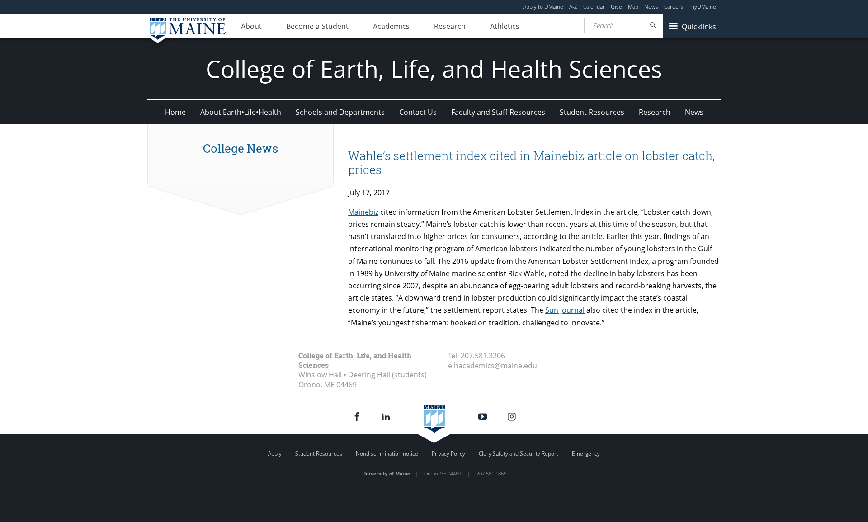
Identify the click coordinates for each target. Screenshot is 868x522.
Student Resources (592, 112)
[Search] (653, 25)
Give (616, 6)
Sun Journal (565, 310)
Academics (391, 26)
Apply (275, 453)
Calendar (594, 6)
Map (633, 6)
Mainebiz (363, 212)
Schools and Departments (340, 112)
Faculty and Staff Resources (498, 112)
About (251, 26)
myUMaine (702, 6)
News (651, 6)
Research (450, 26)
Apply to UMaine (543, 6)
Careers (674, 6)
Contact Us (418, 112)
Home (175, 112)
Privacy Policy (448, 453)
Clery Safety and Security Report (518, 453)
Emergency (586, 453)
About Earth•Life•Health (240, 112)
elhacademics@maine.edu (492, 366)
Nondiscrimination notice (387, 453)
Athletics (504, 26)
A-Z (573, 6)
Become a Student (317, 26)
